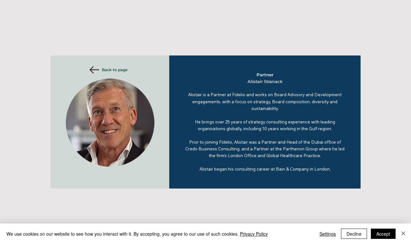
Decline (354, 234)
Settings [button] (327, 234)
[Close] (403, 234)
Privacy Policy (254, 234)
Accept (383, 234)
